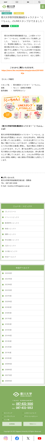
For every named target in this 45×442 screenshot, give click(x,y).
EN (28, 2)
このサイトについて (30, 413)
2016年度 (8, 324)
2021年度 (8, 296)
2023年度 (8, 284)
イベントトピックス (12, 217)
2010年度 (8, 358)
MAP (5, 2)
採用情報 (12, 424)
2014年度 (8, 336)
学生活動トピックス (12, 240)
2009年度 (8, 364)
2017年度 (8, 318)
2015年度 (8, 330)
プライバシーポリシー (31, 416)
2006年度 (8, 381)
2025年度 (8, 273)
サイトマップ (8, 413)
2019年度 (8, 307)
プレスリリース (10, 212)
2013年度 (8, 341)
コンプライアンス (9, 416)
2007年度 (8, 375)
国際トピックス (10, 234)
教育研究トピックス (12, 223)
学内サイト (33, 424)
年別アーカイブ (10, 257)
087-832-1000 (24, 403)
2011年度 (8, 353)
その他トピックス (11, 251)
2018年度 (8, 313)
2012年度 (8, 347)
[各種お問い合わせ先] (17, 2)
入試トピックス (10, 246)
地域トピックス (10, 229)
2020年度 (8, 301)
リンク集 (6, 419)
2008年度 (8, 370)
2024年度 (8, 279)
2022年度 (8, 290)
